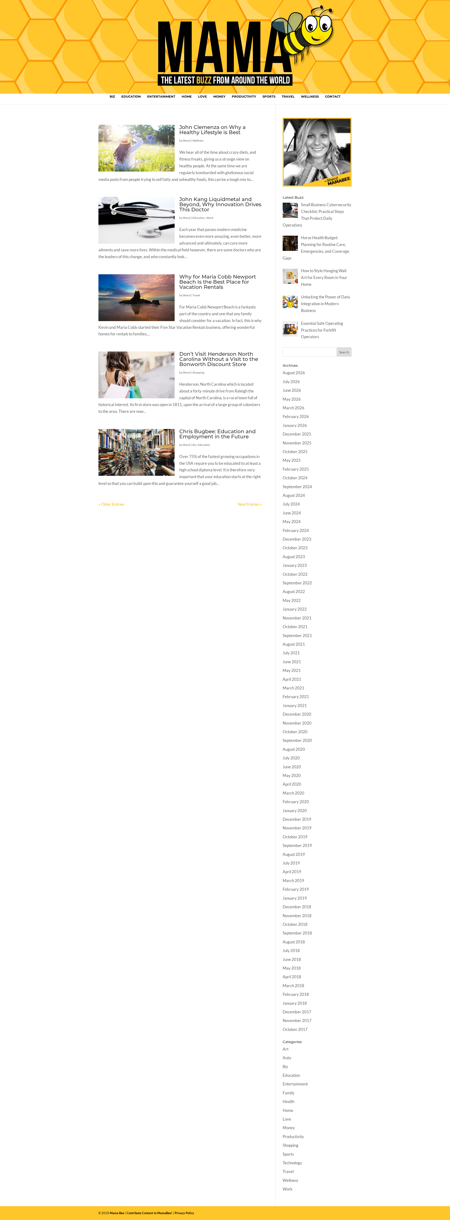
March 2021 (293, 687)
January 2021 (295, 705)
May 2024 (292, 521)
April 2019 (292, 871)
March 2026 (293, 407)
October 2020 (295, 731)
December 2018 (297, 906)
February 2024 (296, 530)
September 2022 (297, 582)
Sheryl (187, 140)
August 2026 (294, 372)
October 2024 (295, 477)
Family (288, 1092)
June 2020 (292, 766)
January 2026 (295, 425)
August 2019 (294, 854)
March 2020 (293, 793)
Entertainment (161, 96)
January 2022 (295, 609)
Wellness (310, 96)
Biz (112, 96)
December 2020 (297, 714)
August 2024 (294, 495)
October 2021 (295, 626)
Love (202, 96)
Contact (333, 96)
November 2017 (297, 1020)
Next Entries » (250, 504)
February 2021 (296, 696)
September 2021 (297, 635)
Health (288, 1101)
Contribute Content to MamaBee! (149, 1213)
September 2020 (297, 740)
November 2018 (297, 915)
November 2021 (297, 617)
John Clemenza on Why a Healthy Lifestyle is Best (212, 130)
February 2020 (296, 801)
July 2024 (291, 504)
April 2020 (292, 784)
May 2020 (292, 775)
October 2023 (295, 547)
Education (131, 96)
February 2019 (296, 889)
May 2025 (292, 460)
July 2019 (291, 863)
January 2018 (295, 1003)
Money (219, 96)
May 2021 (292, 670)
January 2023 (295, 565)
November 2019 (297, 827)
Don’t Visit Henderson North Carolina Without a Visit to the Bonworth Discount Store (218, 359)
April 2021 (292, 679)
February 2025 (296, 469)
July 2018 (291, 950)
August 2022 (294, 591)
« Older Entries (111, 504)
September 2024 (297, 486)
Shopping (198, 372)
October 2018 (295, 924)
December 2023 (297, 539)
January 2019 (295, 898)
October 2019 (295, 836)
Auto (287, 1057)
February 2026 (296, 416)
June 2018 (292, 959)
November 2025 (297, 442)
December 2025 (297, 434)
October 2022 (295, 574)
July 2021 (291, 652)
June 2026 (292, 390)
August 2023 (294, 556)
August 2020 (294, 749)
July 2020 (291, 757)
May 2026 (292, 399)
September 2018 (297, 933)
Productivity (244, 96)
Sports (268, 96)
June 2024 (292, 512)
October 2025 (295, 451)
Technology (292, 1162)
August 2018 (294, 941)
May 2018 (292, 968)
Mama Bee (117, 1213)
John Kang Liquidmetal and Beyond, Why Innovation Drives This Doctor (220, 204)
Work (209, 218)
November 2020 (297, 723)
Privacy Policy (184, 1213)
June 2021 (292, 661)
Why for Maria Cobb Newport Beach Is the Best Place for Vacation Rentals (217, 282)
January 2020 (295, 810)
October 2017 (295, 1029)
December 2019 (297, 819)
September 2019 (297, 845)
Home (187, 96)
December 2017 (297, 1011)
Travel (288, 96)
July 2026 (291, 381)
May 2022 (292, 600)
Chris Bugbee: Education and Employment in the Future (217, 434)
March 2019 (293, 880)
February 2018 (296, 994)
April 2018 (292, 976)
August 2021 (294, 644)
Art (286, 1049)
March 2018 (293, 985)
